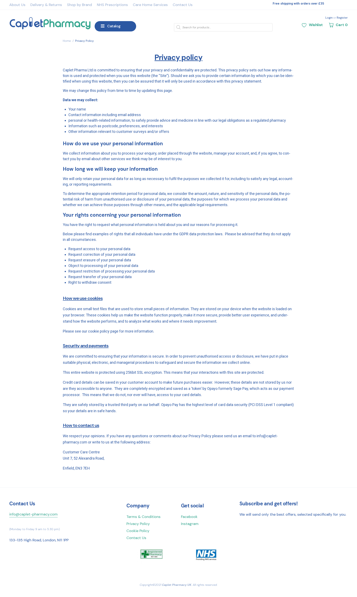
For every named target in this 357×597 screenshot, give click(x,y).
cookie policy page (103, 331)
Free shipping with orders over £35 (298, 3)
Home (67, 41)
